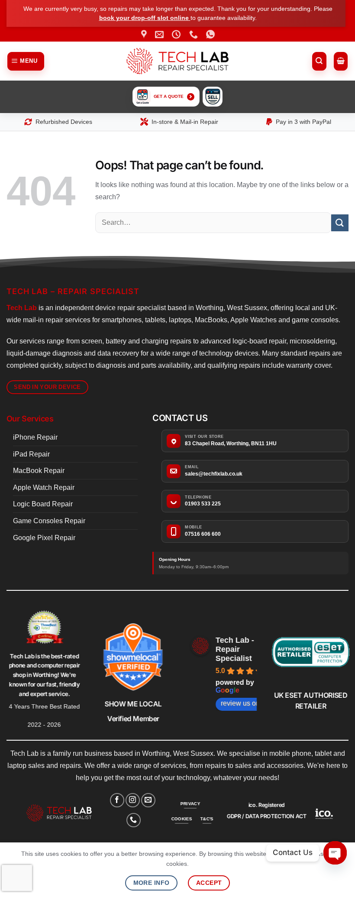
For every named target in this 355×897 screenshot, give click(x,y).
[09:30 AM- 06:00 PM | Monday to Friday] (177, 34)
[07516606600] (211, 34)
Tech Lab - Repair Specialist (235, 649)
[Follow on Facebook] (117, 800)
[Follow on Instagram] (133, 800)
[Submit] (340, 222)
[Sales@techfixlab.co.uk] (160, 34)
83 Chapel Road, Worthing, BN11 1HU (231, 443)
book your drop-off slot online (144, 17)
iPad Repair (31, 454)
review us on (240, 703)
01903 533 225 (203, 504)
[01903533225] (194, 34)
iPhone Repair (35, 437)
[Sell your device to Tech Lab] (213, 97)
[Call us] (133, 820)
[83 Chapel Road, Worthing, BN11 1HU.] (145, 34)
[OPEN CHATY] (335, 853)
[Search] (319, 61)
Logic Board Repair (43, 504)
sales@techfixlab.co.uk (213, 474)
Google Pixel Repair (44, 537)
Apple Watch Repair (43, 487)
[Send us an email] (148, 800)
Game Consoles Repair (49, 521)
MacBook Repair (39, 470)
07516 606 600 (203, 534)
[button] (26, 61)
